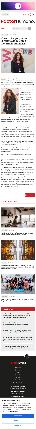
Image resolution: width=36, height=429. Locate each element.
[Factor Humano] (18, 21)
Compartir (31, 195)
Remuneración (18, 377)
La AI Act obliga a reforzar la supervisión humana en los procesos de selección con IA (16, 347)
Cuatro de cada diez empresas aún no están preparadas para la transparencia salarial (17, 323)
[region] (18, 413)
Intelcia (3, 79)
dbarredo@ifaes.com (18, 393)
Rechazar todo (18, 425)
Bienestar (18, 370)
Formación (18, 375)
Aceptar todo (18, 416)
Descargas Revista (18, 382)
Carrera (18, 372)
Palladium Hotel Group (14, 86)
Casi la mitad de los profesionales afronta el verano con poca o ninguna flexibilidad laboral (17, 234)
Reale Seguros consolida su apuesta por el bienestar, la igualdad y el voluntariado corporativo (17, 300)
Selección (18, 380)
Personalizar (18, 420)
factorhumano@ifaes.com (18, 388)
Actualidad (18, 367)
